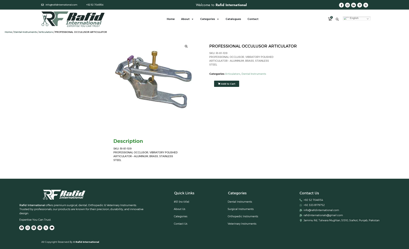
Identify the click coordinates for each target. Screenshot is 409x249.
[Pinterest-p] (359, 5)
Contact (253, 19)
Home (171, 19)
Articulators (46, 32)
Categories (207, 19)
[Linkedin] (33, 227)
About (185, 19)
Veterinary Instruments (242, 223)
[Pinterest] (39, 227)
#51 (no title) (181, 201)
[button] (186, 46)
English (354, 18)
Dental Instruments (25, 32)
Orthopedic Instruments (243, 216)
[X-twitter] (365, 5)
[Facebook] (21, 227)
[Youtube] (52, 227)
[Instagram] (347, 5)
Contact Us (180, 223)
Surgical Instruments (241, 209)
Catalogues (233, 19)
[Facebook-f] (341, 5)
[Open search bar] (337, 19)
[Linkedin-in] (353, 5)
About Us (179, 209)
